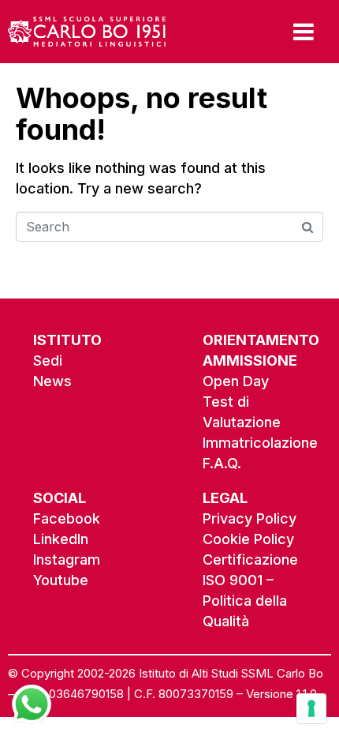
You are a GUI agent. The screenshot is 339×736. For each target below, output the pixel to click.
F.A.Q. (222, 463)
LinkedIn (60, 539)
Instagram (66, 559)
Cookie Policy (248, 539)
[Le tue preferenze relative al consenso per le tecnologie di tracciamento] (311, 708)
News (52, 381)
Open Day (236, 381)
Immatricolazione (260, 442)
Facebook (66, 518)
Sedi (47, 360)
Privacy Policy (249, 518)
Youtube (60, 580)
